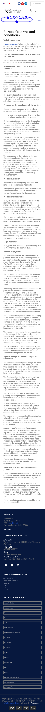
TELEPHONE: (7, 547)
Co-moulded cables (9, 603)
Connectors (7, 613)
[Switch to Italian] (8, 3)
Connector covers (8, 608)
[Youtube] (22, 3)
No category (7, 642)
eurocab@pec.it (13, 523)
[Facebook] (19, 3)
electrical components (10, 623)
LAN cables (7, 637)
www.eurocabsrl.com (10, 44)
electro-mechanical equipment (12, 632)
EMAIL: (5, 552)
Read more (7, 529)
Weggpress (35, 703)
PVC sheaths (7, 647)
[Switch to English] (4, 3)
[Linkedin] (25, 3)
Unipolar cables (8, 662)
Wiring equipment (9, 682)
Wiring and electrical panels (11, 677)
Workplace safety (8, 687)
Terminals (6, 657)
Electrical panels (8, 628)
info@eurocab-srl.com (11, 703)
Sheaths (6, 652)
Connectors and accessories (11, 618)
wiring (6, 672)
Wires (5, 667)
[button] (39, 19)
